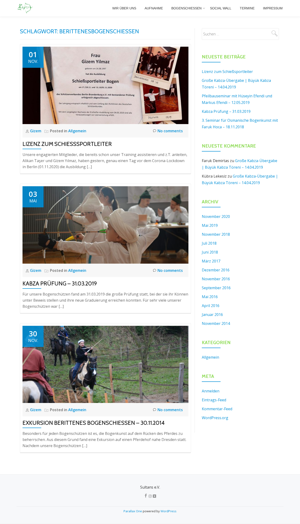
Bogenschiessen (186, 8)
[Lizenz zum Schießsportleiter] (105, 84)
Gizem (36, 130)
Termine (247, 8)
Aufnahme (154, 8)
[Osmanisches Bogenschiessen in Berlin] (25, 8)
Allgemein (77, 130)
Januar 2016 (212, 314)
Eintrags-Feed (214, 399)
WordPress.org (215, 417)
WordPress (168, 511)
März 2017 (211, 261)
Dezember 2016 (215, 270)
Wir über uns (124, 8)
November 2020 (216, 216)
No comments (170, 130)
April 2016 (210, 305)
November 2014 (216, 323)
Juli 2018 (209, 243)
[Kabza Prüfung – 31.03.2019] (105, 224)
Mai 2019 (210, 225)
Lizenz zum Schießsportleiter (67, 143)
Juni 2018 (210, 252)
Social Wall (220, 8)
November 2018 (216, 234)
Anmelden (210, 391)
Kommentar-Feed (217, 408)
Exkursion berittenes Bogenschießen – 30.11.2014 (93, 422)
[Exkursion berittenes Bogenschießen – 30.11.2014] (105, 364)
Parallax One (133, 511)
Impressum (273, 8)
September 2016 (216, 287)
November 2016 (216, 278)
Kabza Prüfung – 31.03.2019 (59, 283)
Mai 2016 (210, 296)
